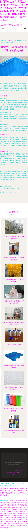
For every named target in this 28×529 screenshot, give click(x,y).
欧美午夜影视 (21, 501)
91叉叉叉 (10, 515)
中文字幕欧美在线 (21, 526)
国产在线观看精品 (12, 503)
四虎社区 (22, 509)
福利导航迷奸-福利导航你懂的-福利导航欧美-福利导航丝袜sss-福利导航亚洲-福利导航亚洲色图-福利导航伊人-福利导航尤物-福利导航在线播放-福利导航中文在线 (14, 11)
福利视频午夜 (3, 515)
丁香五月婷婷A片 (11, 519)
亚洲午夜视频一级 (21, 507)
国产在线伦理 (21, 503)
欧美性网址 (13, 526)
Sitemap (14, 474)
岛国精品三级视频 (22, 513)
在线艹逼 (16, 517)
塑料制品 (17, 470)
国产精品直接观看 (5, 528)
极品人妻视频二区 (12, 505)
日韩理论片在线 (5, 526)
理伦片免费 (22, 517)
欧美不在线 (25, 521)
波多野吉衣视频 (19, 511)
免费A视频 (16, 515)
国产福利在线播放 (12, 513)
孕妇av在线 (11, 511)
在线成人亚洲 (17, 521)
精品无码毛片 (20, 519)
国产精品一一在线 (23, 523)
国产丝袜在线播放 (8, 517)
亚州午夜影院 (9, 521)
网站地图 (5, 495)
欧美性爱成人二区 (14, 509)
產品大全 (13, 40)
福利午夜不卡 (13, 501)
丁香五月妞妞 (3, 523)
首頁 (8, 40)
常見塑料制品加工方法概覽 (14, 344)
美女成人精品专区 (13, 523)
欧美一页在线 (11, 507)
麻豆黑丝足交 (21, 505)
